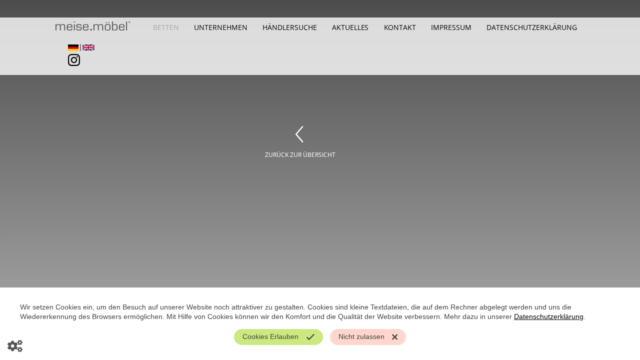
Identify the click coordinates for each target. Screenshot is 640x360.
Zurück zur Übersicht (300, 154)
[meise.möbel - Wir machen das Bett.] (93, 28)
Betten (166, 27)
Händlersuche (289, 27)
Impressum (451, 27)
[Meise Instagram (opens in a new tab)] (71, 66)
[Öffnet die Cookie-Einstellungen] (15, 345)
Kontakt (400, 27)
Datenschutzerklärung (531, 27)
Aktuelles (350, 27)
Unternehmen (221, 27)
